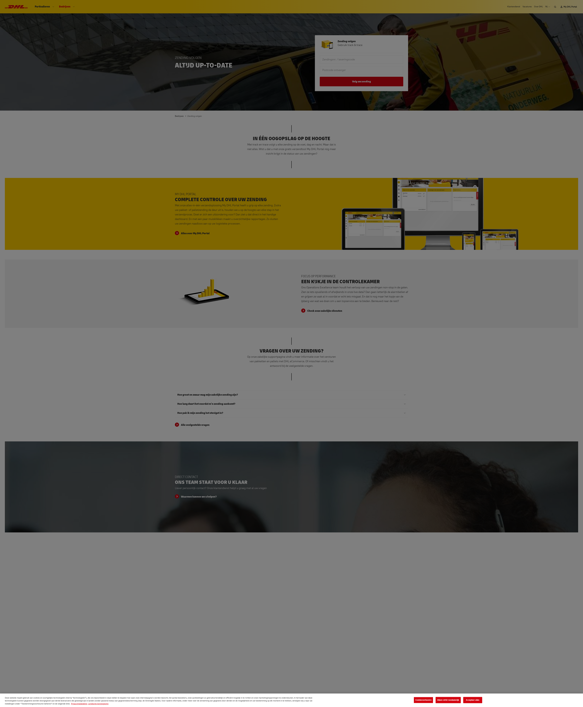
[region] (291, 700)
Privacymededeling (79, 704)
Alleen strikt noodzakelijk (448, 700)
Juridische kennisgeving (98, 704)
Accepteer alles (472, 700)
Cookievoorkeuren (423, 700)
